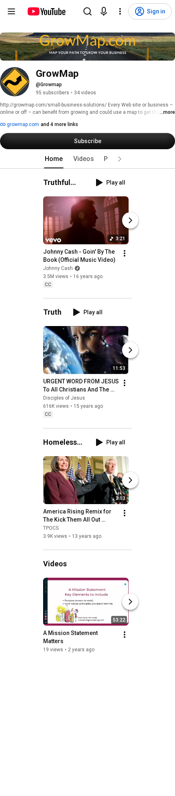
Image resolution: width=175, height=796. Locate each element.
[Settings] (120, 11)
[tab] (53, 159)
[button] (119, 159)
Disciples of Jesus (64, 398)
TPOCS (51, 528)
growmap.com (22, 124)
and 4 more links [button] (59, 124)
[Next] (130, 220)
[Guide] (11, 11)
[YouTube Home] (46, 11)
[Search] (87, 11)
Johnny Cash (58, 268)
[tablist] (87, 159)
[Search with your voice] (104, 11)
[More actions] (124, 253)
